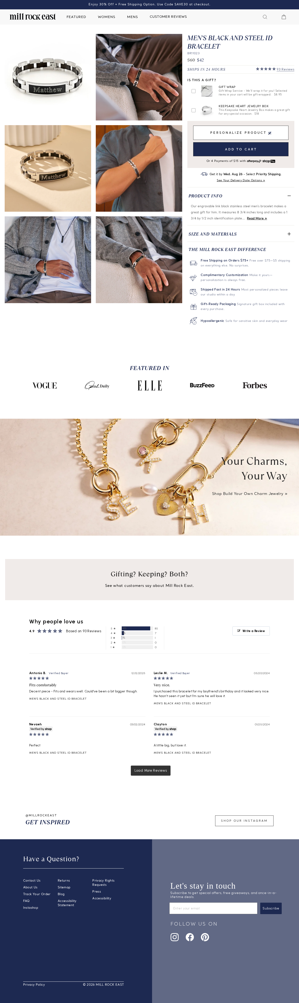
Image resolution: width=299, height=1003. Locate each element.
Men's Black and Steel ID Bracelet (58, 698)
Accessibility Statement (67, 903)
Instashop (30, 908)
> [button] (151, 771)
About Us (30, 887)
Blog (61, 894)
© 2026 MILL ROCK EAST (103, 985)
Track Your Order (37, 894)
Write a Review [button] (253, 631)
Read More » (257, 218)
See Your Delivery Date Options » (241, 180)
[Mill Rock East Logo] (32, 16)
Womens (106, 17)
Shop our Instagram (244, 821)
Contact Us (32, 881)
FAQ (26, 901)
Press (96, 892)
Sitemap (64, 887)
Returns (64, 881)
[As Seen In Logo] (44, 385)
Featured (76, 17)
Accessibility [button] (101, 898)
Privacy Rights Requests (103, 883)
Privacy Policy (34, 985)
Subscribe (271, 908)
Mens (132, 17)
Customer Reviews (168, 17)
